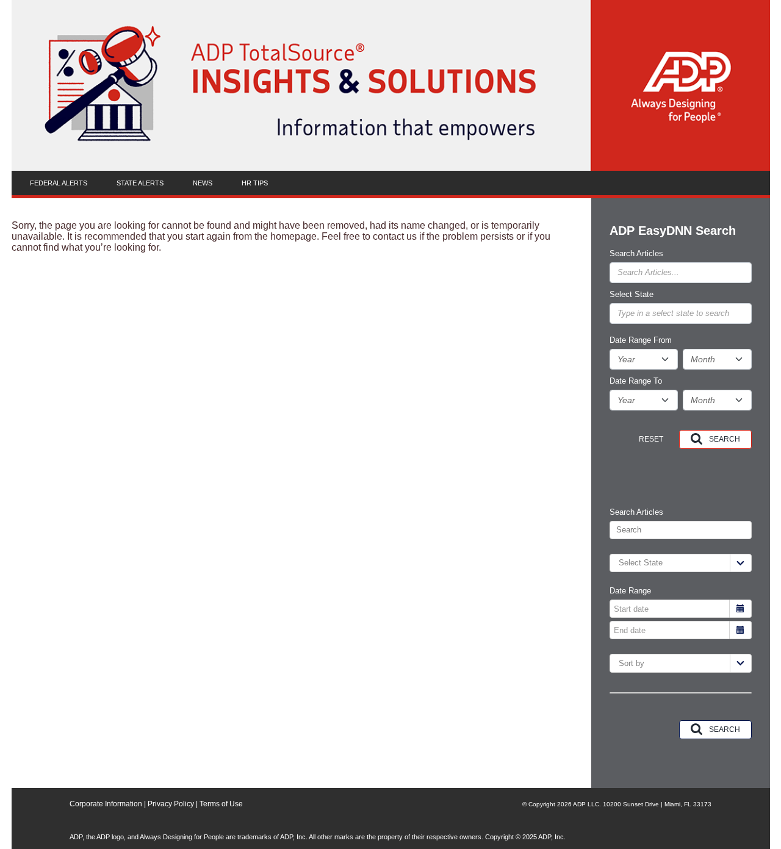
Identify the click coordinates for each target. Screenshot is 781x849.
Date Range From (641, 340)
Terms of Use (221, 804)
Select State (631, 294)
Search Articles (636, 253)
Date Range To (636, 381)
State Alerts (140, 183)
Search (724, 439)
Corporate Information (106, 804)
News (202, 183)
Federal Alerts (58, 183)
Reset (651, 439)
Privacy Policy (171, 804)
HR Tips (255, 183)
